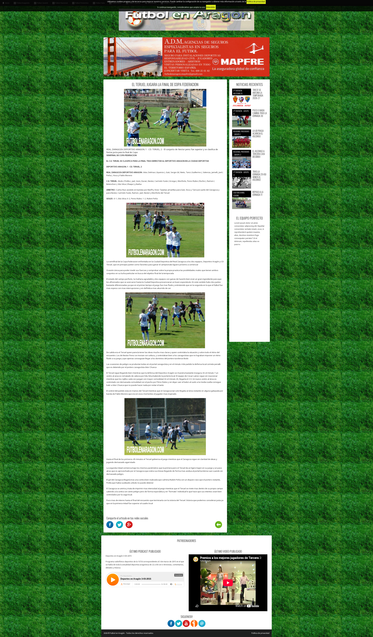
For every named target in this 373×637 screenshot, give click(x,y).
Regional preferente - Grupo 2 (241, 153)
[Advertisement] (249, 295)
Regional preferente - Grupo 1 (241, 133)
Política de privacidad (260, 633)
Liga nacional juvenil (239, 194)
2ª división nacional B (237, 92)
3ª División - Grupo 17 (241, 112)
